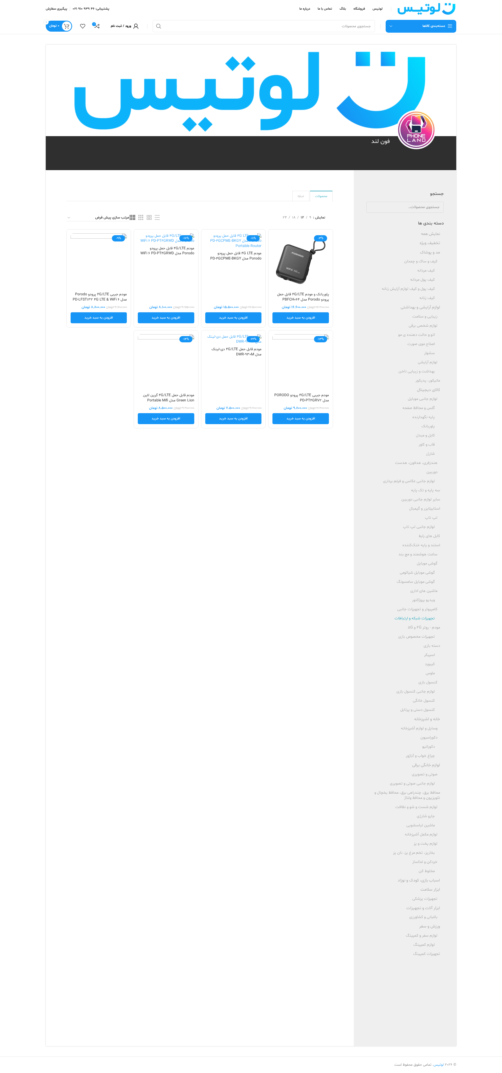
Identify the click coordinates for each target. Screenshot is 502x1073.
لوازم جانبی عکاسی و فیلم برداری (409, 481)
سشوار (429, 353)
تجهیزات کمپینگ (426, 954)
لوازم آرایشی (427, 362)
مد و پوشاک (430, 252)
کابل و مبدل (425, 435)
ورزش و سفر (429, 926)
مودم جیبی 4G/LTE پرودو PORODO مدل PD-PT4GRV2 (301, 398)
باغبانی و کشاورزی (423, 917)
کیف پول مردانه (422, 279)
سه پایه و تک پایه (425, 490)
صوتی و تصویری (424, 774)
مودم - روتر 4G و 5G (424, 627)
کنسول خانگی (424, 700)
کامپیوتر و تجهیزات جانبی (417, 609)
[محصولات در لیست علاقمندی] (82, 26)
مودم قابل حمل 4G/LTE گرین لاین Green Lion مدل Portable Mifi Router (168, 400)
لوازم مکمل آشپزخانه (421, 834)
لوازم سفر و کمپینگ (421, 935)
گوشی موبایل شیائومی (417, 572)
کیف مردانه (426, 270)
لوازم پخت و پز (425, 843)
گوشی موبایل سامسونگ (416, 582)
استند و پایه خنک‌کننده (421, 545)
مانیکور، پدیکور (427, 380)
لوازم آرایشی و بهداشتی (420, 307)
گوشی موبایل (427, 563)
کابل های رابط (429, 536)
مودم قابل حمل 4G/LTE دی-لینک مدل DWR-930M (236, 352)
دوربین (431, 472)
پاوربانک (428, 426)
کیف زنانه (427, 298)
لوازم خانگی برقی (426, 765)
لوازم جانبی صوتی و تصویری (412, 783)
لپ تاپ (431, 518)
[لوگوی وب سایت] (426, 9)
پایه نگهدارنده (423, 417)
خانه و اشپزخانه (427, 719)
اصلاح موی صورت (421, 344)
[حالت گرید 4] (132, 217)
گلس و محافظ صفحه (418, 408)
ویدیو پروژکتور (423, 600)
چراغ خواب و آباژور (420, 756)
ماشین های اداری (423, 591)
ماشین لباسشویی (420, 825)
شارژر (430, 454)
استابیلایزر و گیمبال (424, 508)
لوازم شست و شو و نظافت (416, 807)
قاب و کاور (427, 444)
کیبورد (430, 664)
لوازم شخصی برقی (423, 325)
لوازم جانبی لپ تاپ (419, 527)
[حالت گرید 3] (140, 217)
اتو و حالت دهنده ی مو (416, 335)
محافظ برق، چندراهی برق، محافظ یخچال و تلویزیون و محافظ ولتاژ (407, 795)
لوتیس (438, 1064)
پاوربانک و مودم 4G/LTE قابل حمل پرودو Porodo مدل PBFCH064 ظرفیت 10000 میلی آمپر (303, 299)
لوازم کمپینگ (424, 945)
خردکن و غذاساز (424, 862)
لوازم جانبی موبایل (422, 399)
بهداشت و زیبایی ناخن (416, 371)
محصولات (321, 196)
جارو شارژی (426, 816)
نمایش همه (430, 234)
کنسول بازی (427, 682)
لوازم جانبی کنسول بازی (415, 691)
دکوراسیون (428, 737)
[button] (300, 317)
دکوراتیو (428, 746)
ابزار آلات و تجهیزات (423, 908)
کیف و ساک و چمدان (420, 261)
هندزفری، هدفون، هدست (416, 463)
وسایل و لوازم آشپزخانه (419, 728)
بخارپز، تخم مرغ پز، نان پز (414, 853)
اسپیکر (429, 655)
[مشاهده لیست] (157, 217)
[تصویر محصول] (233, 241)
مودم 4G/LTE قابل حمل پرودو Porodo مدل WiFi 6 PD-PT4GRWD (167, 251)
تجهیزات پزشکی (424, 899)
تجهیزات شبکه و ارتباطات (415, 618)
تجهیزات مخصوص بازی (416, 636)
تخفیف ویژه (430, 243)
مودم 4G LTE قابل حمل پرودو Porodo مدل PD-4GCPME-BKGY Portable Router (235, 258)
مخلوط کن (427, 871)
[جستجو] (159, 26)
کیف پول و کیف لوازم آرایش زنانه (408, 289)
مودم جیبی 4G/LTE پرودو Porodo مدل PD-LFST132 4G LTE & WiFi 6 (100, 297)
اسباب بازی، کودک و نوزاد (419, 880)
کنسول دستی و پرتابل (417, 710)
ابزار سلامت (430, 889)
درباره (301, 196)
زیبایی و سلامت (424, 316)
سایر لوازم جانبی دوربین (420, 499)
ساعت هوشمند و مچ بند (417, 554)
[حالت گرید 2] (149, 217)
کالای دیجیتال (428, 390)
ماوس (430, 673)
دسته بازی (432, 646)
